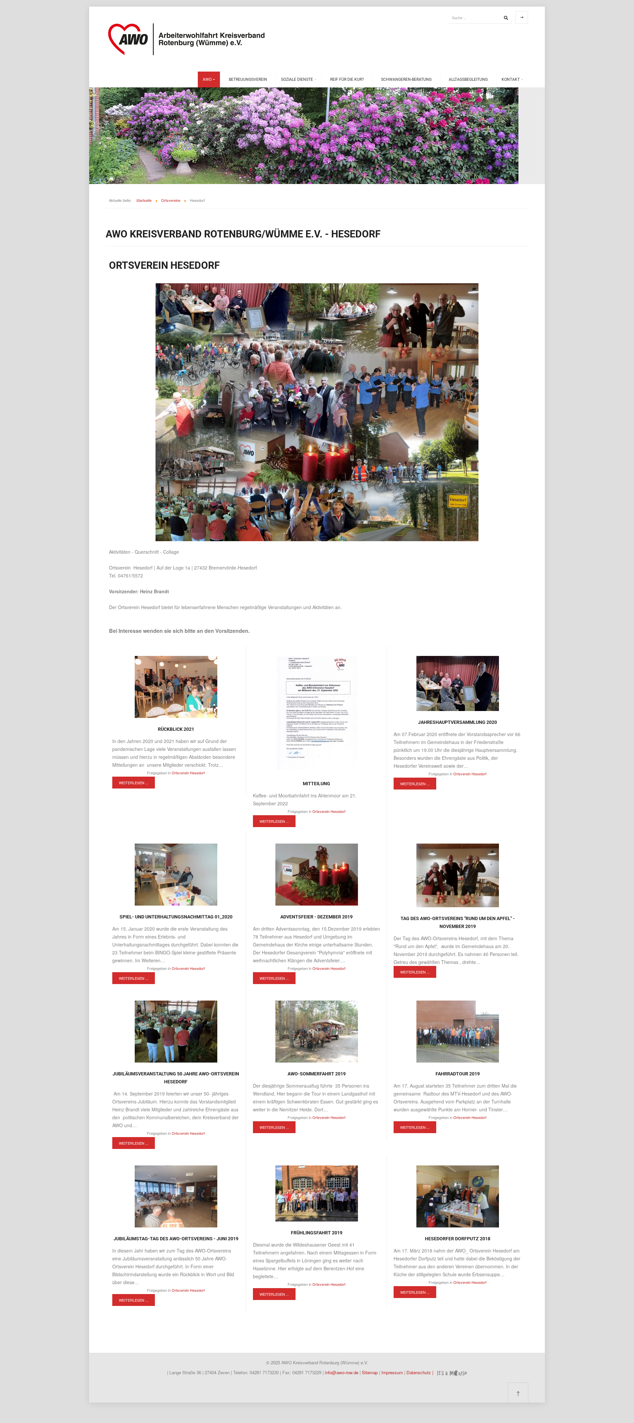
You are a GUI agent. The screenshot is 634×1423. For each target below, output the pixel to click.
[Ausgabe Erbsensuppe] (457, 1195)
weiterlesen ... (133, 782)
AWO (207, 79)
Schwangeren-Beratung (406, 79)
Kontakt (511, 79)
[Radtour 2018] (457, 1031)
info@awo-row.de (341, 1372)
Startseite (144, 200)
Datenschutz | (420, 1372)
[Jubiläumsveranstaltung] (176, 1031)
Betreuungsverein (248, 79)
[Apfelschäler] (457, 874)
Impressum (392, 1372)
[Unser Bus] (316, 1031)
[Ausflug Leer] (316, 1193)
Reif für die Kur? (347, 79)
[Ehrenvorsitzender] (457, 682)
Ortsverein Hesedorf (188, 772)
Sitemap (370, 1372)
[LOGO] (316, 713)
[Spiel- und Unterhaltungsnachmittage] (176, 874)
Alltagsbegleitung (468, 79)
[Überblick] (316, 874)
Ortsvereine (170, 200)
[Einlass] (176, 686)
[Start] (506, 18)
